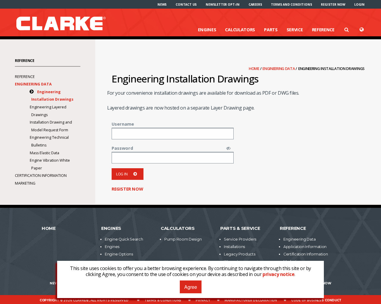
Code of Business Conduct (316, 300)
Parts (271, 29)
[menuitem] (162, 4)
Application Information (305, 246)
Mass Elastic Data (44, 152)
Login (359, 4)
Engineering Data (279, 68)
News (162, 4)
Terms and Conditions (291, 4)
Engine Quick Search (124, 239)
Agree (190, 286)
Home (254, 68)
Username (123, 124)
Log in (121, 174)
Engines (207, 29)
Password (122, 148)
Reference (323, 29)
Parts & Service (240, 228)
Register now (333, 4)
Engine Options (119, 254)
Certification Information (41, 175)
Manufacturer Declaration (250, 300)
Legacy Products (239, 254)
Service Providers (240, 239)
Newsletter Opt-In (223, 4)
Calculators (240, 29)
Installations (234, 246)
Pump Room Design (183, 239)
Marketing (25, 183)
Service (295, 29)
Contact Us (186, 4)
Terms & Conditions (162, 300)
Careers (255, 4)
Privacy (203, 300)
